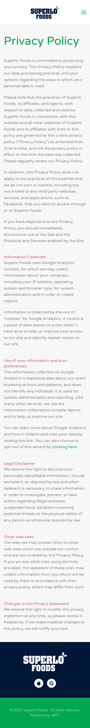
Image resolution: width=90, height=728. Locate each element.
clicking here (64, 446)
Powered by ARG (44, 715)
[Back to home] (45, 12)
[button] (83, 12)
